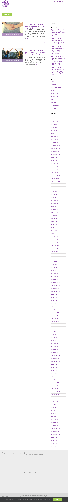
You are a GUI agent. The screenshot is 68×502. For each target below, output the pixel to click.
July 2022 (54, 224)
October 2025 (55, 115)
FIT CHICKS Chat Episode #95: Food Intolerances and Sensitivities (35, 26)
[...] (27, 38)
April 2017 (54, 413)
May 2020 (54, 304)
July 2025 (54, 124)
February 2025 (55, 139)
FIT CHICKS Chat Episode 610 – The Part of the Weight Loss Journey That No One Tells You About (58, 41)
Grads (53, 90)
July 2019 (54, 331)
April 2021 (54, 270)
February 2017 (55, 419)
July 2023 (54, 188)
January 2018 (55, 386)
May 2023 (54, 194)
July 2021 (54, 261)
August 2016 (55, 437)
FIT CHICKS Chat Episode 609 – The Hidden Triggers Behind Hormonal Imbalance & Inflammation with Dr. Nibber (58, 50)
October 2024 (55, 151)
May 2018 (54, 374)
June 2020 (54, 300)
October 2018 (55, 358)
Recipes (54, 102)
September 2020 (56, 291)
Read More (44, 42)
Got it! (58, 499)
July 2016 (54, 440)
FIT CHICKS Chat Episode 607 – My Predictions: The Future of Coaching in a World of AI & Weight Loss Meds (58, 71)
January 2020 (55, 316)
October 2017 (55, 395)
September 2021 (56, 255)
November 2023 (56, 176)
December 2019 (56, 319)
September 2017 (56, 398)
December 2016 (56, 425)
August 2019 (55, 328)
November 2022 (56, 212)
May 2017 (54, 410)
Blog (53, 81)
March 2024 (55, 164)
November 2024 (56, 148)
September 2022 (56, 218)
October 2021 (55, 252)
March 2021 (55, 273)
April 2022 (54, 234)
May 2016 (54, 447)
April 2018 (54, 377)
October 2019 (55, 322)
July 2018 (54, 367)
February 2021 (55, 276)
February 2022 (55, 240)
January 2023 (55, 206)
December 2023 (56, 173)
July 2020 (54, 297)
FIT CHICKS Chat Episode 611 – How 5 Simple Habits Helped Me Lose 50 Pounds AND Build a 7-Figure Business (58, 32)
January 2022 (55, 243)
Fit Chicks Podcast (56, 87)
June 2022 (54, 227)
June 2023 (54, 191)
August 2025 (55, 121)
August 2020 (55, 294)
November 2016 (56, 428)
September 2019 (56, 325)
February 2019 (55, 346)
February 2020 (55, 313)
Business (54, 84)
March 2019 (55, 343)
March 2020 (55, 310)
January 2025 (55, 142)
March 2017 (55, 416)
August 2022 (55, 221)
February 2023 (55, 203)
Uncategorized (55, 105)
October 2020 (55, 288)
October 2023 (55, 179)
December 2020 (56, 282)
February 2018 (55, 383)
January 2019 (55, 349)
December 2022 (56, 209)
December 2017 (56, 389)
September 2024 (56, 154)
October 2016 (55, 431)
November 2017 (56, 392)
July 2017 (54, 404)
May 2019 (54, 337)
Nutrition (54, 99)
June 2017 (54, 407)
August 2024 (55, 157)
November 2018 (56, 355)
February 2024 (55, 167)
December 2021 (56, 246)
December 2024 (56, 145)
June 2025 (54, 127)
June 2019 (54, 334)
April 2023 (54, 197)
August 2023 (55, 185)
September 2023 (56, 182)
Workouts (54, 108)
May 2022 (54, 230)
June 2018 (54, 370)
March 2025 (55, 136)
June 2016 (54, 444)
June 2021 (54, 264)
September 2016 (56, 434)
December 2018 (56, 352)
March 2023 (55, 200)
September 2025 (56, 118)
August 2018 (55, 364)
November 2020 (56, 285)
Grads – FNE (55, 93)
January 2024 (55, 170)
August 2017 (55, 401)
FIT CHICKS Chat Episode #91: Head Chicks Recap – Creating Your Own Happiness (35, 53)
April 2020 (54, 307)
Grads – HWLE (55, 96)
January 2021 (55, 279)
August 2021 (55, 258)
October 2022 (55, 215)
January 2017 (55, 422)
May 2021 (54, 267)
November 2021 (56, 249)
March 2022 (55, 237)
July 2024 (54, 160)
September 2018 (56, 361)
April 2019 (54, 340)
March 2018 (55, 380)
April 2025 (54, 133)
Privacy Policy (49, 499)
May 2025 (54, 130)
